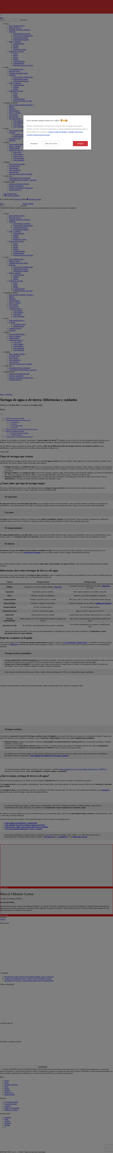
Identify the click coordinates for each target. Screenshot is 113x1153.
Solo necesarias (51, 143)
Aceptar (80, 143)
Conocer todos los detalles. (57, 132)
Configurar (34, 143)
